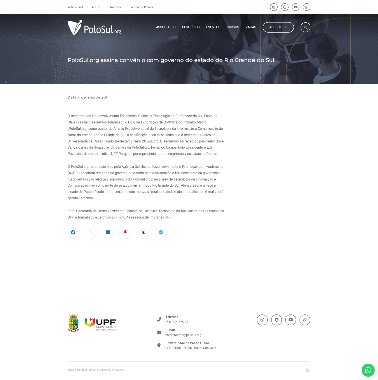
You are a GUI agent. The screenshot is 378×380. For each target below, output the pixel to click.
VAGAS (251, 27)
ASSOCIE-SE (278, 27)
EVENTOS (213, 27)
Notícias (115, 7)
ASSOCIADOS (166, 27)
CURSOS (233, 27)
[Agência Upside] (307, 370)
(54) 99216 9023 (176, 319)
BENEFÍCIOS (191, 27)
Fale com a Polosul (142, 7)
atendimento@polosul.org (183, 332)
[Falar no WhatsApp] (368, 370)
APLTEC (96, 7)
